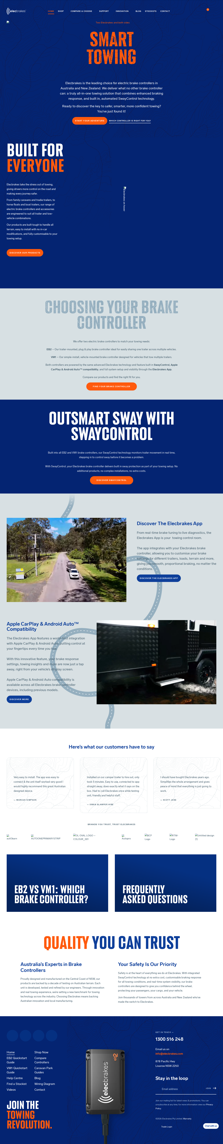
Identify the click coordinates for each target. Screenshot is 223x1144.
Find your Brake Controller (111, 386)
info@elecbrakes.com (169, 1053)
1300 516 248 (169, 1039)
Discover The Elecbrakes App (159, 578)
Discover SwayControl (111, 480)
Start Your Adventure (89, 121)
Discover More (19, 699)
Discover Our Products (25, 253)
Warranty (187, 1119)
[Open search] (214, 11)
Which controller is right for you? (130, 121)
